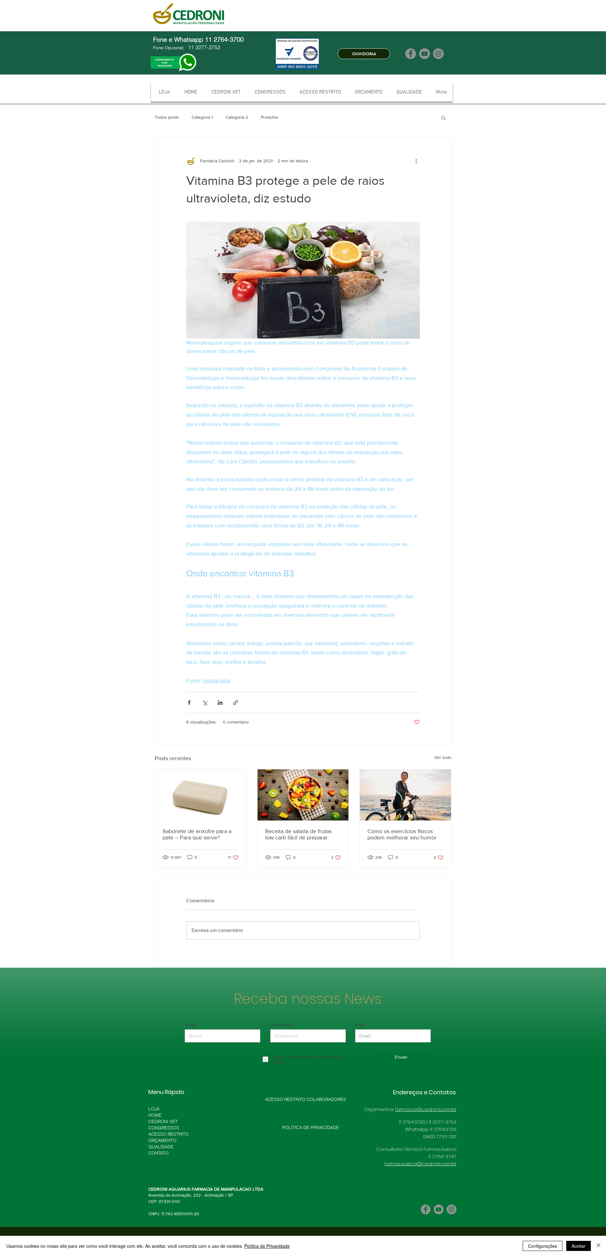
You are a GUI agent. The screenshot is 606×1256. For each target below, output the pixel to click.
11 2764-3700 (225, 39)
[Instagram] (438, 53)
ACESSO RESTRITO (168, 1134)
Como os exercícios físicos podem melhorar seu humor (402, 834)
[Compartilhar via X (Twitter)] (205, 703)
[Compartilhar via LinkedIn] (220, 703)
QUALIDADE (161, 1147)
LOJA (153, 1109)
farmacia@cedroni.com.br (425, 1109)
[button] (443, 117)
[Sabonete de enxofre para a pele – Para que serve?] (200, 794)
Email (360, 1024)
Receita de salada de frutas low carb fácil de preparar (298, 834)
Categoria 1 (202, 117)
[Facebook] (410, 53)
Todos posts (167, 117)
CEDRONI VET (163, 1121)
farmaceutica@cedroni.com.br (420, 1163)
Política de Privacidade (267, 1246)
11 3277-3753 (203, 47)
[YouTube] (424, 53)
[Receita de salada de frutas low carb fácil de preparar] (303, 794)
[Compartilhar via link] (236, 703)
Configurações (542, 1246)
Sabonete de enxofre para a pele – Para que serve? (197, 834)
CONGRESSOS (163, 1128)
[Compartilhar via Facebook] (189, 703)
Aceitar (578, 1246)
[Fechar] (598, 1246)
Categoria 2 (237, 117)
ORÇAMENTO (162, 1140)
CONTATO (158, 1153)
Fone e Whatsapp (179, 39)
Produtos (269, 117)
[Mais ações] (416, 161)
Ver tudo (442, 757)
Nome (190, 1024)
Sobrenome (281, 1024)
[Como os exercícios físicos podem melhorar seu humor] (405, 794)
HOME (155, 1115)
